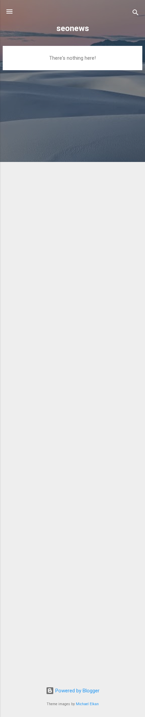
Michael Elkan (87, 704)
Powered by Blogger (76, 691)
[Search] (136, 13)
